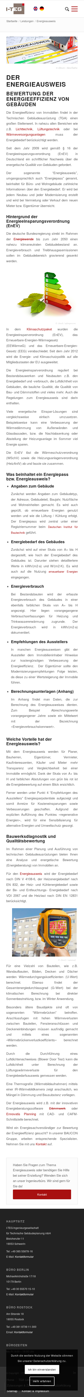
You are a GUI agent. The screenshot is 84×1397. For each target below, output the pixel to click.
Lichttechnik (24, 129)
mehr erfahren (42, 1381)
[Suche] (66, 8)
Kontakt (41, 1144)
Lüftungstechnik (48, 129)
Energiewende (24, 239)
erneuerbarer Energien (63, 571)
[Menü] (73, 8)
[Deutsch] (42, 9)
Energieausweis (31, 873)
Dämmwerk (57, 1108)
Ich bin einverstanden (42, 1369)
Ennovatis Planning (21, 1114)
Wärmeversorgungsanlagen (25, 134)
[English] (36, 9)
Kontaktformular (24, 1256)
